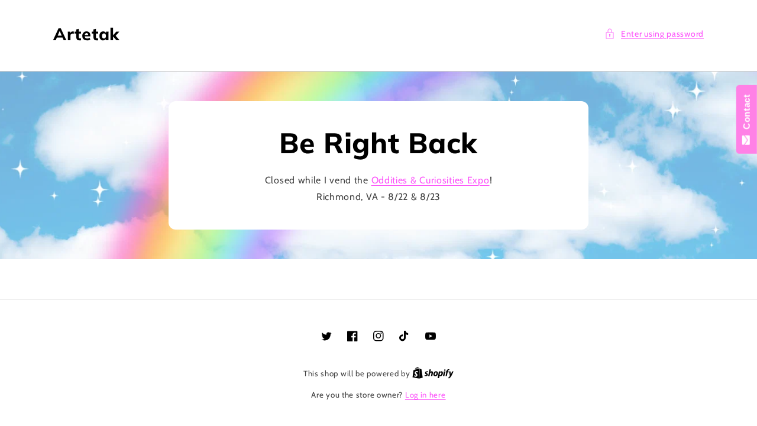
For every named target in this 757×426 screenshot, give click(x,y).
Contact (747, 114)
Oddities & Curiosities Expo (430, 180)
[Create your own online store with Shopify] (433, 373)
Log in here (425, 394)
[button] (654, 34)
